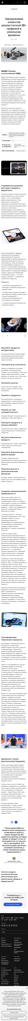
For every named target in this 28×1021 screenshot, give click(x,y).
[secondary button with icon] (24, 2)
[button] (14, 9)
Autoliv (3, 77)
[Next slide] (25, 336)
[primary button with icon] (12, 822)
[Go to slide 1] (7, 336)
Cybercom (18, 253)
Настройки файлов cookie (14, 1009)
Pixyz (10, 649)
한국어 (15, 919)
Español (6, 919)
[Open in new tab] (10, 944)
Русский (11, 919)
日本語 (11, 917)
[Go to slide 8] (19, 336)
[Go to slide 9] (20, 336)
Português (21, 917)
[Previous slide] (3, 336)
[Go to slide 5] (14, 336)
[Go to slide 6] (16, 336)
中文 (2, 919)
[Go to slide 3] (11, 336)
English (2, 917)
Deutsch (7, 917)
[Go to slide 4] (12, 336)
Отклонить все (14, 1012)
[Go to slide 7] (17, 336)
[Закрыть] (27, 988)
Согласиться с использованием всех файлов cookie (14, 1017)
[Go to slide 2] (9, 336)
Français (16, 917)
